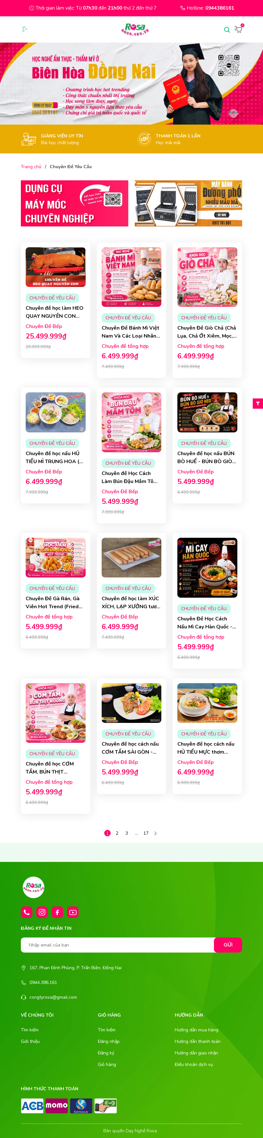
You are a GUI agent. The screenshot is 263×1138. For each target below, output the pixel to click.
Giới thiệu (30, 1041)
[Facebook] (57, 912)
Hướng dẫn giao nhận (196, 1053)
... (136, 833)
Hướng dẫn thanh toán (198, 1041)
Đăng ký (106, 1053)
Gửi (228, 944)
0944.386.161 (43, 982)
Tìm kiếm (29, 1030)
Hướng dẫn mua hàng (196, 1030)
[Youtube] (73, 912)
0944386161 (219, 8)
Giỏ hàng (107, 1064)
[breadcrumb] (131, 84)
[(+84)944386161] (26, 912)
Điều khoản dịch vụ (194, 1064)
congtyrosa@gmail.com (53, 997)
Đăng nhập (109, 1041)
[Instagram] (42, 912)
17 (145, 833)
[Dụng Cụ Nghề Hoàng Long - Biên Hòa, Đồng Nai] (74, 203)
